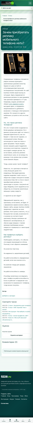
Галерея (17, 399)
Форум (12, 399)
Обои (26, 396)
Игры (8, 396)
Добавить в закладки (8, 296)
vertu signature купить (16, 104)
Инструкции (12, 311)
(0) (25, 47)
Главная (3, 396)
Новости (10, 317)
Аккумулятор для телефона (22, 305)
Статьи (5, 28)
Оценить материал (16, 335)
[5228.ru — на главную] (7, 3)
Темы (21, 396)
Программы (15, 396)
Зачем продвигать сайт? (20, 315)
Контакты (24, 399)
